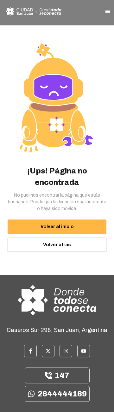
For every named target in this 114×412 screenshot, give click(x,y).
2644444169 (62, 394)
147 (62, 375)
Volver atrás (57, 244)
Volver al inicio (57, 226)
